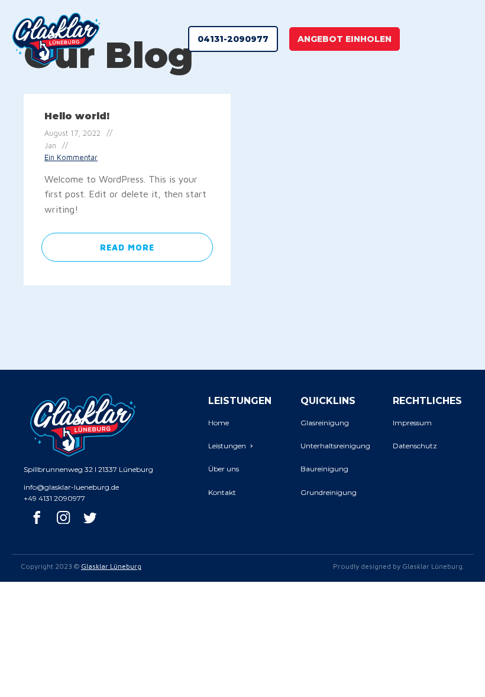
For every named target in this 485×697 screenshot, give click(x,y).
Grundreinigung (328, 492)
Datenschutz (415, 445)
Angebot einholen (345, 39)
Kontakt (222, 492)
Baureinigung (324, 468)
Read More (127, 247)
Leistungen (227, 445)
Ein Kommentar (71, 157)
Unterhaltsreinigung (335, 445)
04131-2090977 (233, 39)
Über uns (223, 468)
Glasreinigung (324, 422)
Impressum (412, 422)
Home (218, 422)
